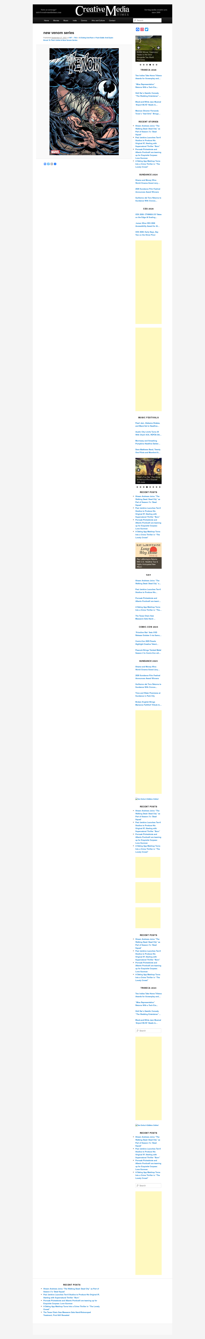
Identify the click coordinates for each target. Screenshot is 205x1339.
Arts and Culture (98, 20)
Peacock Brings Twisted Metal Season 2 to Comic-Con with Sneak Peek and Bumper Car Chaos (148, 651)
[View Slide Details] (148, 49)
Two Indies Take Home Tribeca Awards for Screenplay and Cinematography (148, 77)
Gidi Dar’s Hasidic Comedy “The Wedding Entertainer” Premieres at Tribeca (147, 94)
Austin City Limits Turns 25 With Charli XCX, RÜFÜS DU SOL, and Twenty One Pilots (147, 433)
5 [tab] (153, 64)
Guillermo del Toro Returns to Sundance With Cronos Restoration (148, 199)
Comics (84, 20)
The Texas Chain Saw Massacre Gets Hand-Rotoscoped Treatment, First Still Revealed (147, 617)
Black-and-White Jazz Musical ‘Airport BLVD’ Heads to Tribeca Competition (148, 103)
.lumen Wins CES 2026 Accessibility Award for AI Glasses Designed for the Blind (146, 224)
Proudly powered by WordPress (102, 1329)
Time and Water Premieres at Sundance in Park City (147, 694)
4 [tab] (150, 64)
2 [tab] (143, 64)
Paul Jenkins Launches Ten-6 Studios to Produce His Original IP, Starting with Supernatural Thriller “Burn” (148, 591)
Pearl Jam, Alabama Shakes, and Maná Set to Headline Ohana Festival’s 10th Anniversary (147, 424)
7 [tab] (156, 487)
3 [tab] (147, 64)
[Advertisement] (148, 282)
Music (65, 20)
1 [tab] (140, 64)
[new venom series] (84, 101)
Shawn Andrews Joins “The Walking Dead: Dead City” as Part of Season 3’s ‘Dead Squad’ (147, 582)
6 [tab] (156, 64)
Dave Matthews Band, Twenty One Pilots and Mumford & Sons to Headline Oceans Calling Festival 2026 (147, 451)
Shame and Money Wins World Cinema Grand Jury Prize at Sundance (146, 181)
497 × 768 (73, 37)
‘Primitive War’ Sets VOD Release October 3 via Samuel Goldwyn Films (148, 634)
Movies (56, 20)
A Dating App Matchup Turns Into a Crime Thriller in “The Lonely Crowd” (147, 164)
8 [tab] (160, 487)
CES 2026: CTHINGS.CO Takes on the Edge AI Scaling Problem (148, 216)
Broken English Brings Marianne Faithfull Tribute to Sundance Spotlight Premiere (148, 703)
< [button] (139, 48)
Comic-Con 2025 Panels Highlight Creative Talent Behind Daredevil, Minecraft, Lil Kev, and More (147, 642)
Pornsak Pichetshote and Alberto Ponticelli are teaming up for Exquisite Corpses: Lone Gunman (148, 599)
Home (46, 20)
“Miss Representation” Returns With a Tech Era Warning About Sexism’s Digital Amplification (146, 86)
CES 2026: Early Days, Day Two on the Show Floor (146, 233)
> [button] (158, 48)
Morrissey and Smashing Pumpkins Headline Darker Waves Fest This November (147, 442)
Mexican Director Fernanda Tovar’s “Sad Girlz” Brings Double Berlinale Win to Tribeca (147, 112)
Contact (112, 20)
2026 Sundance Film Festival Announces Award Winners (147, 190)
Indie (75, 20)
